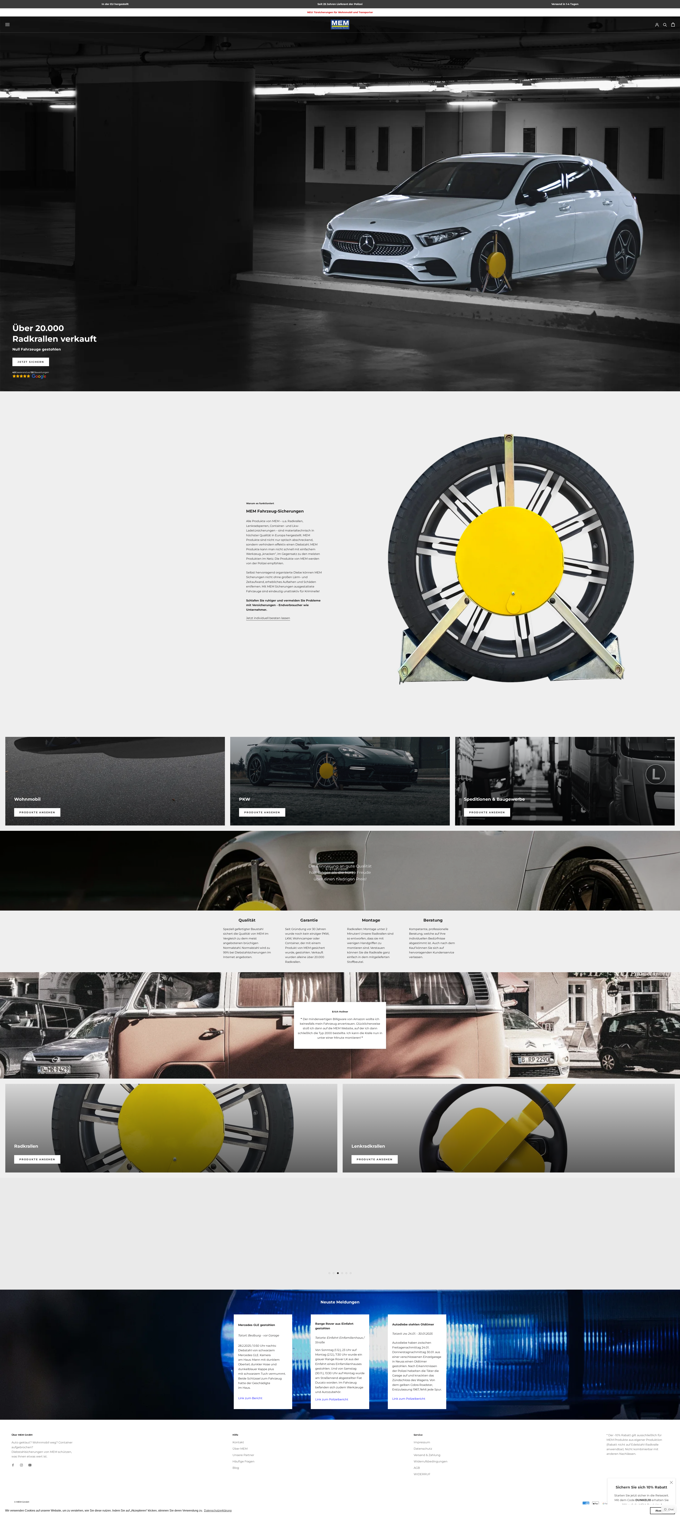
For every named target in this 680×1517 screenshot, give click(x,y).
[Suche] (665, 24)
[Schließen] (671, 1482)
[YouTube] (30, 1465)
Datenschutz (423, 1448)
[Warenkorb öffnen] (673, 25)
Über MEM (240, 1448)
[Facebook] (13, 1465)
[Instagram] (21, 1465)
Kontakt (238, 1442)
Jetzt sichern (31, 361)
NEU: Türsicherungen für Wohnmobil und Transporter (340, 12)
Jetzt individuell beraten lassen (268, 618)
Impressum (422, 1442)
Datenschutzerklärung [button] (218, 1510)
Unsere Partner (243, 1455)
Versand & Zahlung (427, 1455)
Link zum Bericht (250, 1398)
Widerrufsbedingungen (430, 1461)
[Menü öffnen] (7, 24)
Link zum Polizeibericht (331, 1399)
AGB (417, 1468)
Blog (236, 1468)
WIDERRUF (422, 1474)
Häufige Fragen (243, 1461)
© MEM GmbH (21, 1502)
